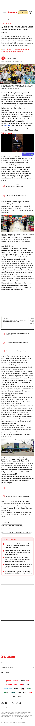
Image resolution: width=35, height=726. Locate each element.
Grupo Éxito (7, 125)
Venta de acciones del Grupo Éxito (12, 525)
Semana (3, 20)
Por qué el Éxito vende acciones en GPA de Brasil (16, 532)
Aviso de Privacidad (8, 708)
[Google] (2, 703)
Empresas (11, 20)
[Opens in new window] (6, 703)
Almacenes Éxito (7, 529)
